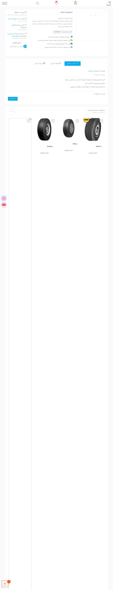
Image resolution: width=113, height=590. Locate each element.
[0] (5, 584)
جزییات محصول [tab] (71, 63)
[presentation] (12, 112)
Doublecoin (57, 32)
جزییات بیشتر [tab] (39, 63)
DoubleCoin (13, 99)
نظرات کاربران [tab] (55, 63)
